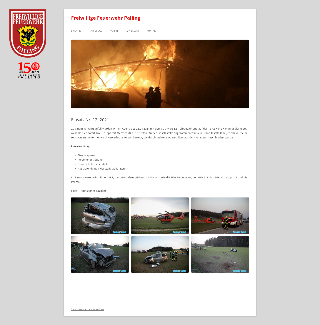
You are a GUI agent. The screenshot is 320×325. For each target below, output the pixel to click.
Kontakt (152, 30)
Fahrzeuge (95, 30)
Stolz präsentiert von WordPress (87, 309)
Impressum (132, 30)
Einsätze (76, 30)
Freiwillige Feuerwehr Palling (105, 17)
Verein (114, 30)
